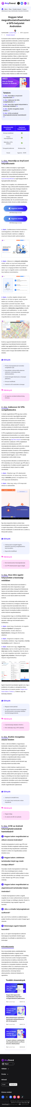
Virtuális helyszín (17, 9)
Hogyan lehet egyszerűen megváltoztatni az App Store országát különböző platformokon (15, 996)
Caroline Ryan (12, 32)
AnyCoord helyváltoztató (7, 178)
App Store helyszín (16, 439)
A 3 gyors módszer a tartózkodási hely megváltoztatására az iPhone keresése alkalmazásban (15, 1042)
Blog (10, 9)
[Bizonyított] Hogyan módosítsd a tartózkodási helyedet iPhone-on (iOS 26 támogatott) (15, 1019)
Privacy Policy (24, 1102)
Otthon (6, 9)
